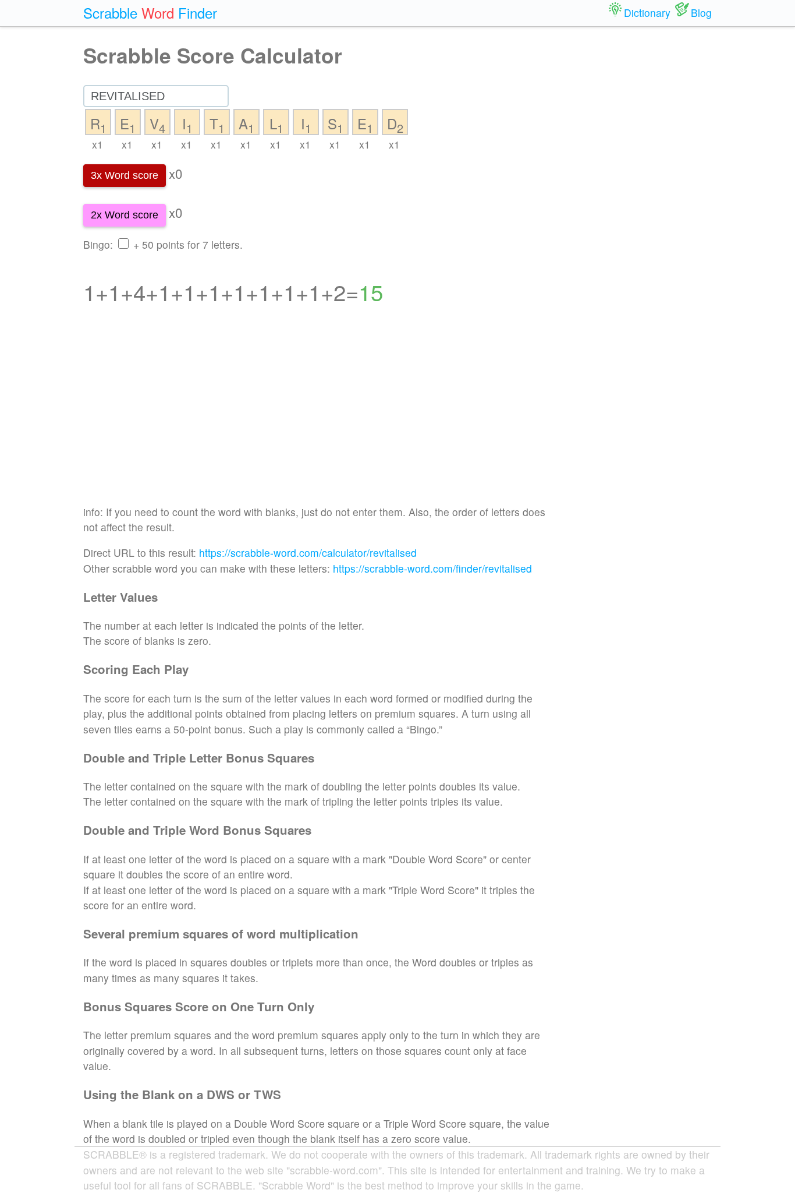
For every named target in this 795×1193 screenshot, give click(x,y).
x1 (97, 144)
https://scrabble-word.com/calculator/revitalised (308, 552)
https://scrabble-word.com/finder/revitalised (432, 568)
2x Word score (124, 215)
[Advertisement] (317, 412)
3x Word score (124, 175)
